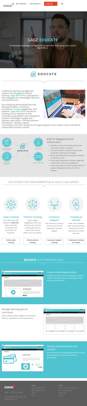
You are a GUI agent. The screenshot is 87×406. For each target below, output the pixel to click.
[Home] (8, 4)
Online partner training (32, 241)
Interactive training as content (76, 241)
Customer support (54, 218)
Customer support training (54, 241)
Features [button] (49, 4)
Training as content (76, 218)
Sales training (11, 216)
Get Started (21, 4)
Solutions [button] (34, 4)
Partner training (33, 216)
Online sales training (11, 241)
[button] (62, 4)
